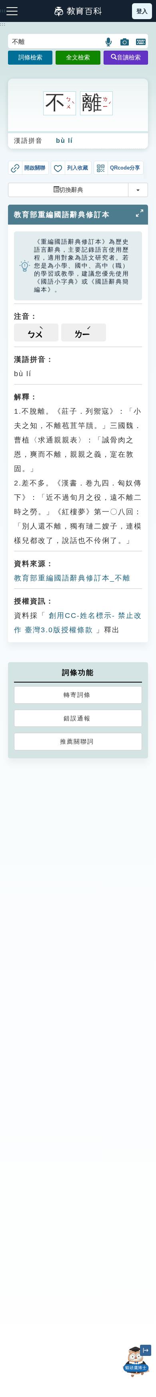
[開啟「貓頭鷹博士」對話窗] (136, 1362)
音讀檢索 (129, 57)
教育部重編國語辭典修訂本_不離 (72, 578)
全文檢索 (78, 57)
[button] (109, 42)
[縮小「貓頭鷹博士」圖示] (145, 1350)
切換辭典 (71, 189)
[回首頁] (78, 11)
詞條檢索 (30, 57)
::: (3, 24)
